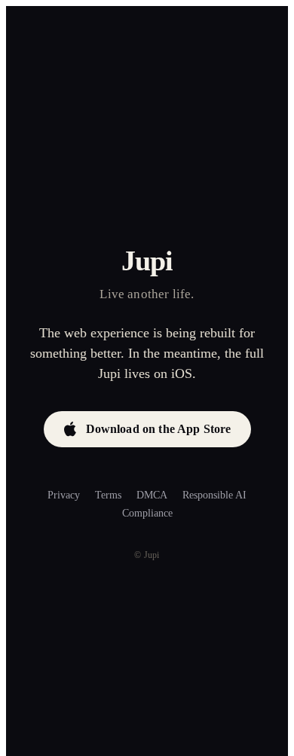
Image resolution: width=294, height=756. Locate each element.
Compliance (147, 513)
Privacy (63, 495)
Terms (108, 495)
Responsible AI (214, 495)
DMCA (151, 495)
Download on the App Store (158, 428)
